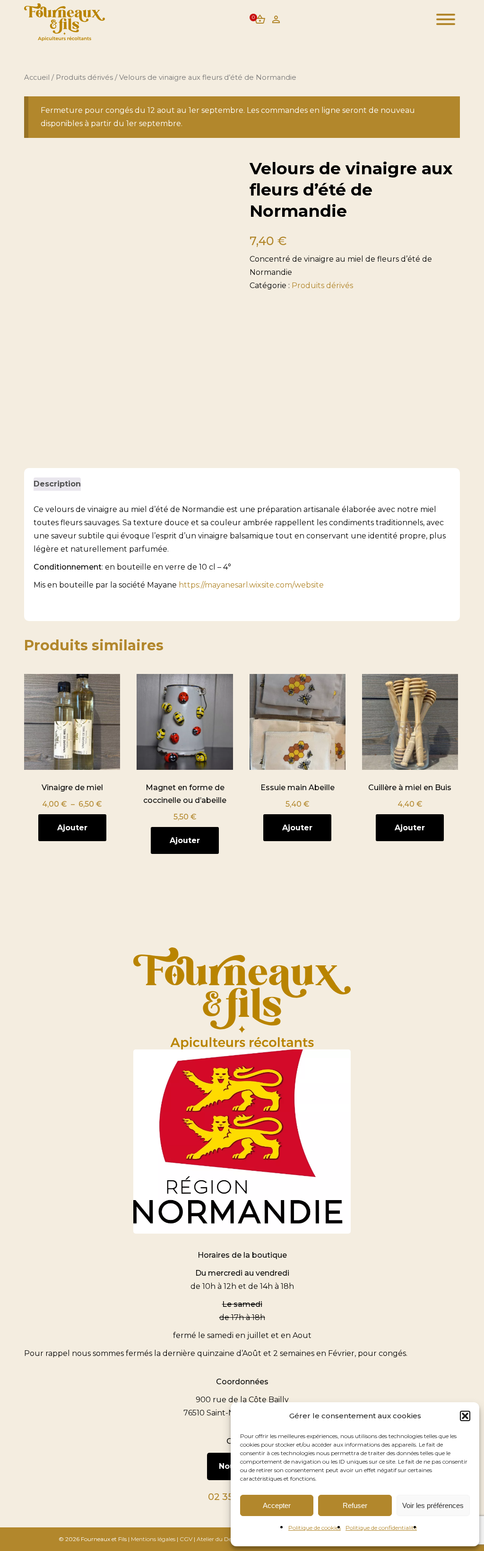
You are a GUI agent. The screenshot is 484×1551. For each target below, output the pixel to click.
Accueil (37, 77)
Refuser (355, 1505)
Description (57, 483)
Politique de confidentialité (381, 1527)
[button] (465, 1416)
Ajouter (72, 827)
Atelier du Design (220, 1538)
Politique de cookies (314, 1527)
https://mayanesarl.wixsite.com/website (251, 584)
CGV (186, 1538)
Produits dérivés (84, 77)
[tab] (57, 484)
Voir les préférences (433, 1505)
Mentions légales (153, 1538)
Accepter (277, 1505)
